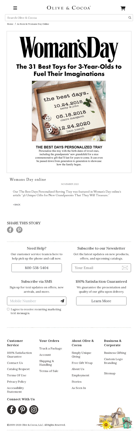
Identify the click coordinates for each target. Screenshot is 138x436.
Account (45, 354)
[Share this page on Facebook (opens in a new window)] (10, 230)
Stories (77, 381)
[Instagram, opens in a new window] (33, 409)
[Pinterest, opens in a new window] (22, 409)
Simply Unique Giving (81, 354)
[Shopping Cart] (123, 9)
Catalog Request (18, 369)
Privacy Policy (16, 381)
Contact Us (15, 363)
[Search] (130, 17)
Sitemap (109, 373)
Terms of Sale (48, 371)
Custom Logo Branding (113, 361)
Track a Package (50, 348)
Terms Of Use (16, 375)
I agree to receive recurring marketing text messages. (36, 311)
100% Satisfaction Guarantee (19, 354)
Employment (80, 375)
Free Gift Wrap (82, 363)
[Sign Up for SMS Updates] (62, 301)
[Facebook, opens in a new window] (11, 409)
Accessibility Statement (15, 389)
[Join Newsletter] (125, 267)
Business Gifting (115, 352)
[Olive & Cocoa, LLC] (69, 7)
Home (10, 24)
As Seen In (79, 388)
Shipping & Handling (46, 363)
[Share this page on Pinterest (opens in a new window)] (19, 230)
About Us (78, 369)
